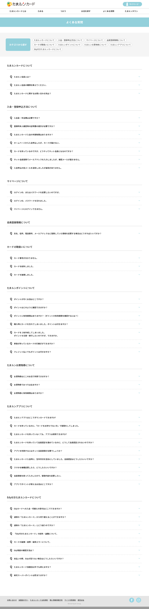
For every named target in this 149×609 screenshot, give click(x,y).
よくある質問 (108, 11)
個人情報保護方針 (56, 600)
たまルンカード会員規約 (39, 600)
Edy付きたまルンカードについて (47, 49)
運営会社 (81, 600)
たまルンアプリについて (120, 44)
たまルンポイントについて (69, 44)
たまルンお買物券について (95, 44)
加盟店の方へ (23, 600)
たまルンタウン (131, 11)
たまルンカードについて (44, 40)
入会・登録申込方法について (70, 40)
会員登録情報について (116, 40)
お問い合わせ (12, 600)
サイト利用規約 (70, 600)
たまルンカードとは (17, 11)
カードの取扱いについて (44, 44)
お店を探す (86, 11)
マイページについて (94, 40)
